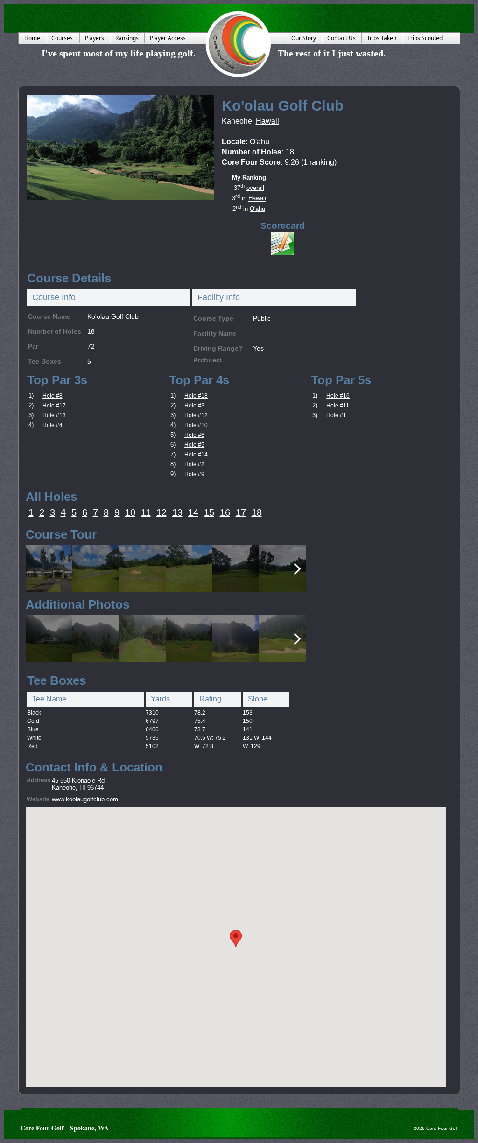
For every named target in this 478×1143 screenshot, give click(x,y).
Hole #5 (194, 445)
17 (241, 512)
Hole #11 (337, 405)
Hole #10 (196, 425)
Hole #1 (336, 415)
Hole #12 (196, 415)
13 (177, 512)
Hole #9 (194, 474)
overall (255, 187)
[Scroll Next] (297, 569)
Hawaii (267, 121)
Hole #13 (54, 415)
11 (146, 512)
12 (161, 512)
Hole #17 (54, 405)
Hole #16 (338, 396)
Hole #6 (194, 435)
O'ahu (259, 142)
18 (257, 512)
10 (130, 512)
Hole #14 (196, 454)
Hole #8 (52, 396)
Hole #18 (196, 396)
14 (193, 512)
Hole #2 (194, 464)
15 (209, 512)
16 (225, 512)
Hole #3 (194, 405)
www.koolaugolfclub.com (85, 799)
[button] (236, 938)
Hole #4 (52, 425)
